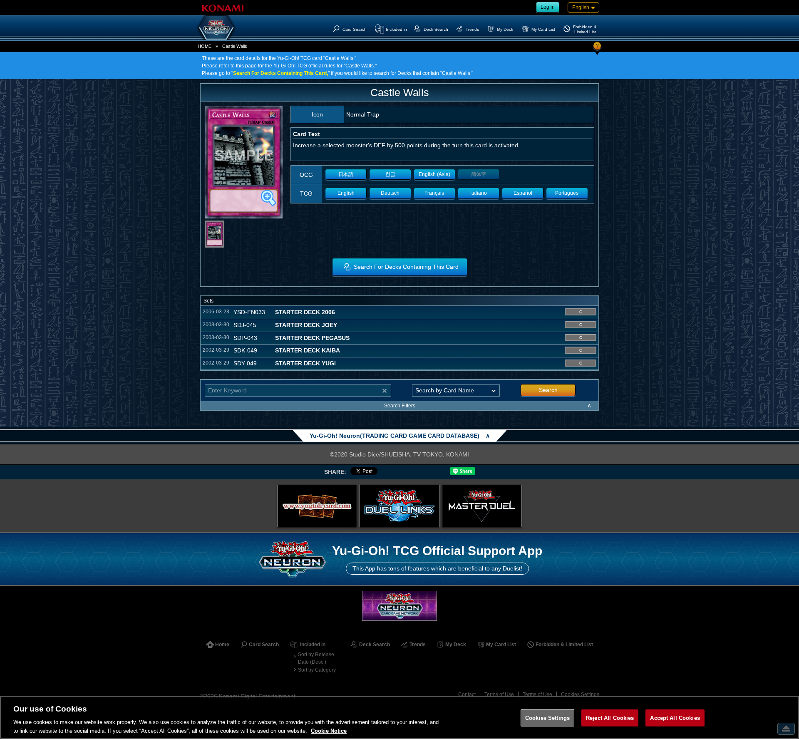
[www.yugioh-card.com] (317, 506)
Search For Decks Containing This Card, (280, 73)
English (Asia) (434, 174)
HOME (204, 46)
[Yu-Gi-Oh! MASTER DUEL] (482, 506)
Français (434, 193)
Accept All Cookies (675, 718)
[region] (399, 717)
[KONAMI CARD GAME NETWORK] (399, 605)
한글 (390, 174)
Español (523, 193)
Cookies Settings (580, 694)
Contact (467, 694)
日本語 (345, 174)
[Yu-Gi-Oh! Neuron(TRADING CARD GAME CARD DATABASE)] (216, 27)
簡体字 (478, 174)
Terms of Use (499, 694)
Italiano (478, 193)
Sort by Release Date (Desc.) (316, 658)
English (346, 193)
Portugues (566, 193)
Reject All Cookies (610, 718)
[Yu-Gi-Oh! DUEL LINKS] (399, 506)
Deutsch (390, 193)
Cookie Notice (329, 730)
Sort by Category (317, 670)
